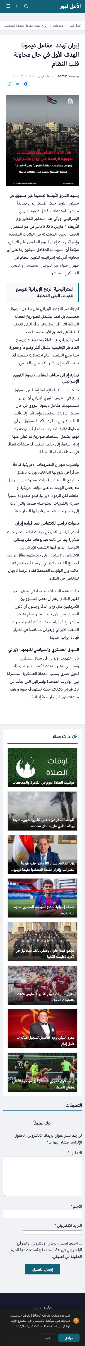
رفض (48, 1337)
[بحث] (26, 6)
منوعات (58, 25)
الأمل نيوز (70, 6)
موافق (69, 1338)
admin (62, 76)
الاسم (76, 1206)
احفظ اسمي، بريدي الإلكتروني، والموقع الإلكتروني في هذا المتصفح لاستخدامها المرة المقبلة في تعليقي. (46, 1250)
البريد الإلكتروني (68, 1226)
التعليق (75, 1153)
